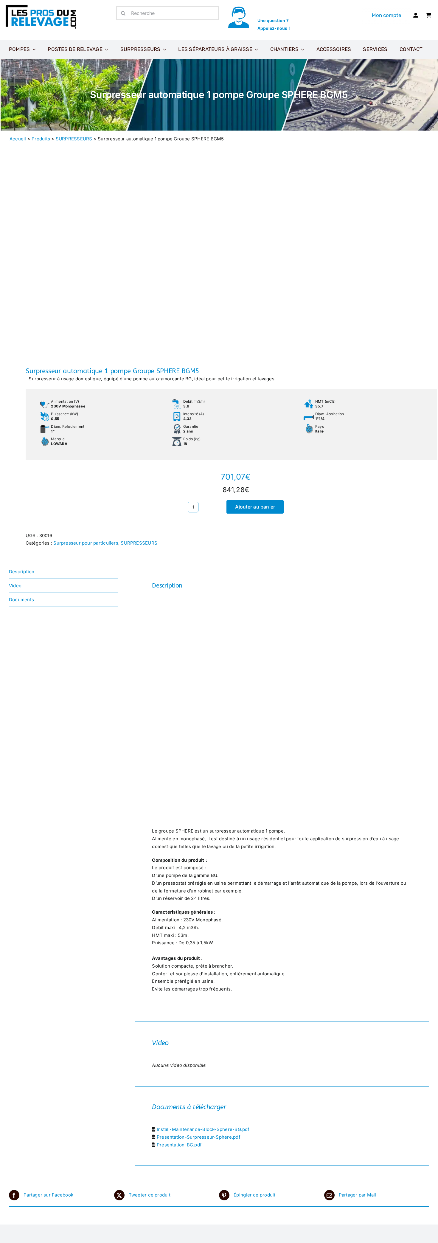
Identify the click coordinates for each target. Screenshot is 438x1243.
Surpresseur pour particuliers (85, 543)
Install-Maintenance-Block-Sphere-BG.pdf (203, 1129)
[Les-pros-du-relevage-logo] (41, 6)
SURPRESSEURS (74, 139)
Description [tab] (21, 571)
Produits (41, 139)
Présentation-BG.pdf (179, 1145)
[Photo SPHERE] (110, 258)
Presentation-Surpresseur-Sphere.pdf (198, 1137)
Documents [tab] (21, 599)
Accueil (18, 139)
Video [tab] (15, 585)
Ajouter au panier (255, 507)
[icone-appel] (238, 8)
